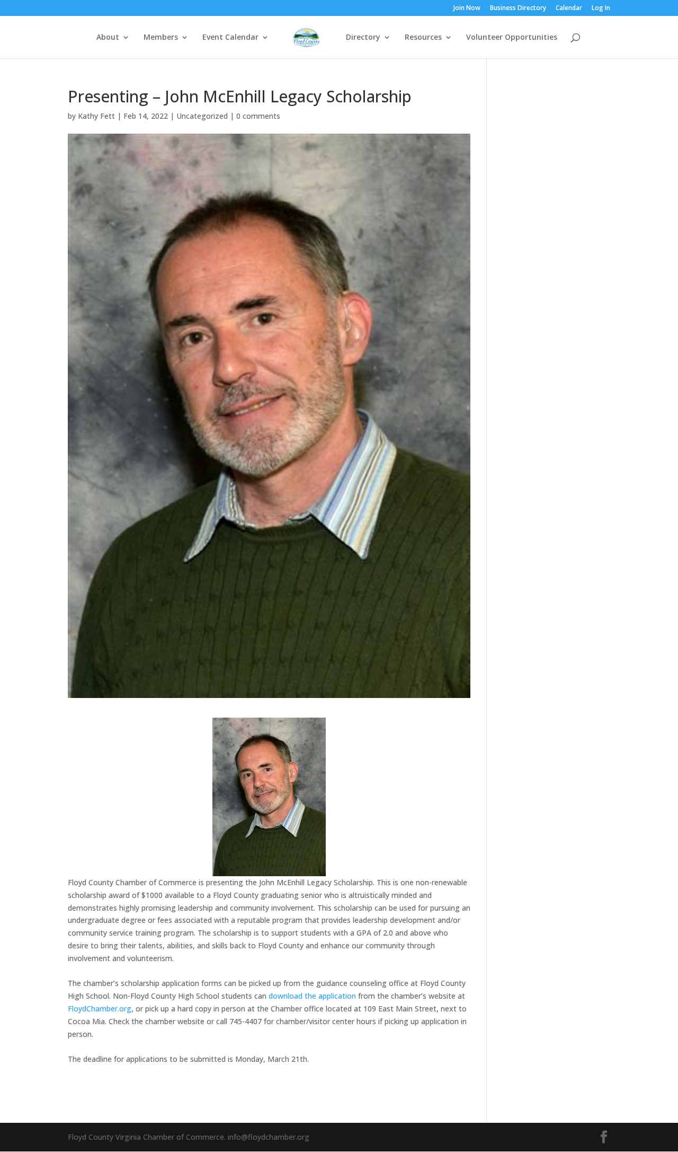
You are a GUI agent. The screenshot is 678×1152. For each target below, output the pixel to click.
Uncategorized (202, 116)
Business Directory (518, 8)
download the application (312, 996)
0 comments (258, 116)
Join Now (466, 8)
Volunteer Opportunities (511, 37)
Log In (601, 8)
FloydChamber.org (99, 1008)
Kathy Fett (96, 116)
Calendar (569, 8)
